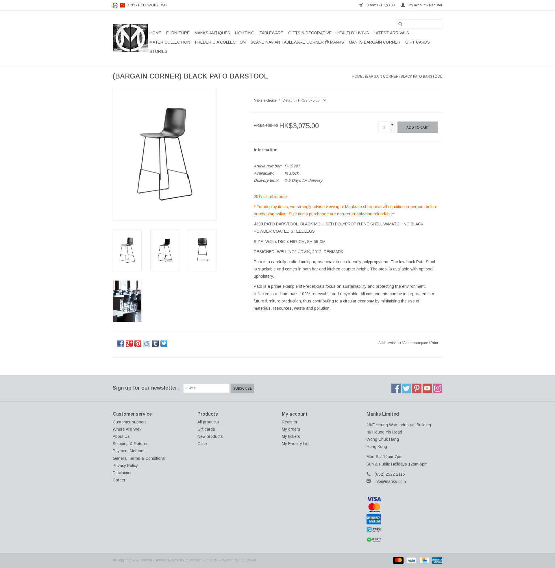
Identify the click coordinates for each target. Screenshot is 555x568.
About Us (121, 436)
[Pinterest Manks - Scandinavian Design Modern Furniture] (416, 388)
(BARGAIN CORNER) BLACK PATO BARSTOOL (403, 76)
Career (119, 480)
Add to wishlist (390, 343)
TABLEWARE (271, 33)
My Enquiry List (296, 443)
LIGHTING (244, 33)
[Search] (400, 24)
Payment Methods (129, 451)
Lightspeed (247, 560)
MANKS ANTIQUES (212, 33)
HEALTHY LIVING (352, 33)
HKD (142, 5)
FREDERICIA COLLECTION (220, 42)
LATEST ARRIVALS (391, 33)
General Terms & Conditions (139, 458)
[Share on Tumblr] (155, 343)
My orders (291, 429)
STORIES (158, 51)
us (122, 5)
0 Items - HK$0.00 (380, 5)
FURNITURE (178, 33)
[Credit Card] (423, 560)
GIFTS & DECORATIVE (310, 33)
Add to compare (416, 343)
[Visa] (405, 499)
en (115, 5)
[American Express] (405, 519)
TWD (163, 5)
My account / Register (425, 5)
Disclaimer (122, 472)
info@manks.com (390, 481)
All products (208, 422)
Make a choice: (267, 100)
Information (266, 149)
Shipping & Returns (131, 443)
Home (155, 33)
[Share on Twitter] (163, 343)
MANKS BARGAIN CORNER (374, 42)
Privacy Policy (125, 465)
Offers (202, 443)
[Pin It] (137, 343)
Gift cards (417, 42)
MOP (152, 5)
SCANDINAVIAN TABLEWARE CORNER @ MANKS (297, 42)
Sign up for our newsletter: (146, 388)
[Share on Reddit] (146, 343)
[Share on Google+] (129, 343)
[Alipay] (405, 529)
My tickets (291, 436)
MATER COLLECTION (169, 42)
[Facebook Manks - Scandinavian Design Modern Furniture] (396, 388)
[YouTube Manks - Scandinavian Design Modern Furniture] (427, 388)
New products (210, 436)
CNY (132, 5)
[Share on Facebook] (120, 343)
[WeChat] (405, 539)
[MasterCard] (405, 507)
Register (289, 422)
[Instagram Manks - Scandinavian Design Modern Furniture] (437, 388)
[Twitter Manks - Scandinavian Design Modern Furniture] (406, 388)
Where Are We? (127, 429)
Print (434, 343)
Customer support (129, 422)
